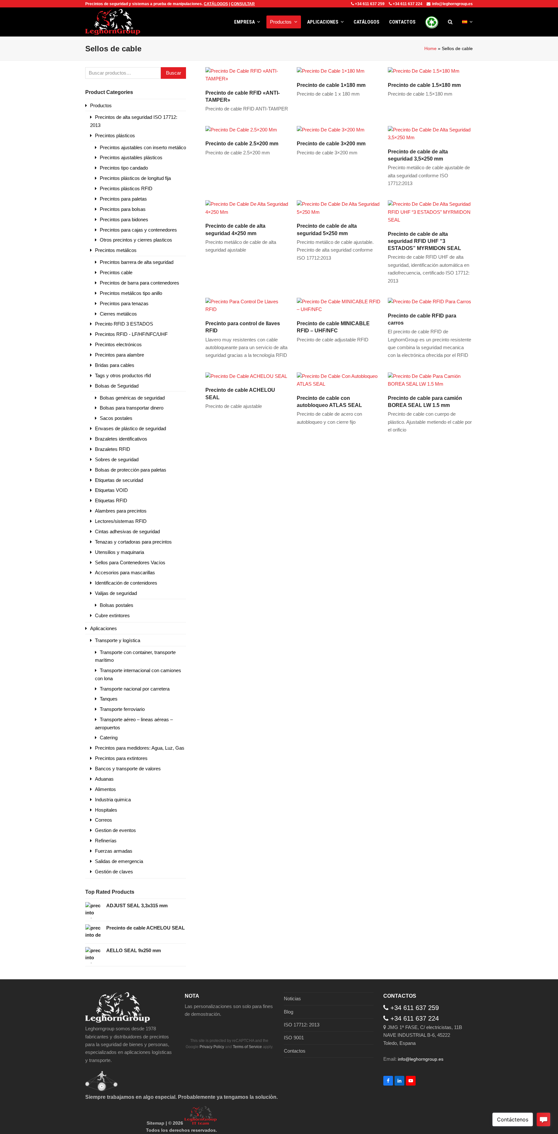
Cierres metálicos (118, 314)
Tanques (109, 699)
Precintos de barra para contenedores (139, 283)
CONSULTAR (243, 4)
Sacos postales (116, 418)
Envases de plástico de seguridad (130, 428)
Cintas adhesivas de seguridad (127, 531)
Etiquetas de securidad (119, 480)
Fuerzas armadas (113, 851)
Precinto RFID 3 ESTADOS (124, 324)
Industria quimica (113, 799)
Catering (109, 737)
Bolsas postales (116, 605)
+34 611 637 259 (370, 4)
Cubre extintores (112, 615)
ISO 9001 (294, 1037)
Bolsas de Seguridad (117, 386)
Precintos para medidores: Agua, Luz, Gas (139, 748)
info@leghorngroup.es (452, 4)
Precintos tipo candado (124, 168)
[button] (450, 22)
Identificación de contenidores (126, 583)
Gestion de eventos (115, 830)
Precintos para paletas (123, 199)
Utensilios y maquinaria (119, 552)
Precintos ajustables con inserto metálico (143, 147)
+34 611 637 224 (407, 4)
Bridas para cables (114, 365)
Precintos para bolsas (123, 209)
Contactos (294, 1051)
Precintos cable (116, 272)
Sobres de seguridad (117, 459)
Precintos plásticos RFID (126, 188)
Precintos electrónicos (118, 344)
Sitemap (155, 1123)
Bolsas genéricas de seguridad (132, 398)
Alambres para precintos (121, 511)
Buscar (173, 73)
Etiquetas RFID (111, 500)
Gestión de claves (114, 871)
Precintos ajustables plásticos (131, 157)
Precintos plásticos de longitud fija (135, 178)
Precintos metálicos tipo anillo (131, 293)
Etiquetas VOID (111, 490)
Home (430, 48)
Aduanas (104, 779)
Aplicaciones (103, 628)
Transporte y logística (117, 640)
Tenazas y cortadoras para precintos (133, 542)
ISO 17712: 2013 (301, 1024)
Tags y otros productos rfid (123, 375)
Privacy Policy (212, 1047)
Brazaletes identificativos (121, 439)
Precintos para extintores (121, 758)
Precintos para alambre (119, 355)
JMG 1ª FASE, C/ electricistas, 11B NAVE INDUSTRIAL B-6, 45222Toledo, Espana (422, 1035)
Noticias (292, 998)
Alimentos (105, 789)
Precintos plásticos (115, 135)
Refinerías (106, 840)
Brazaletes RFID (112, 449)
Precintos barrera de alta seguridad (136, 262)
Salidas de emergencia (119, 861)
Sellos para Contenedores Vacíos (130, 562)
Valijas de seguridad (116, 593)
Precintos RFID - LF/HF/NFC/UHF (131, 334)
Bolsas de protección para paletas (130, 470)
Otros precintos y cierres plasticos (136, 240)
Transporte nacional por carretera (135, 689)
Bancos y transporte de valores (128, 768)
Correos (103, 820)
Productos (101, 105)
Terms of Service (247, 1047)
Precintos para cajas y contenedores (138, 230)
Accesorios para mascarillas (125, 572)
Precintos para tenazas (124, 303)
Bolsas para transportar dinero (131, 408)
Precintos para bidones (124, 219)
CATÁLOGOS (216, 4)
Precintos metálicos (116, 250)
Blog (288, 1011)
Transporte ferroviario (122, 709)
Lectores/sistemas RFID (121, 521)
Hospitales (106, 810)
